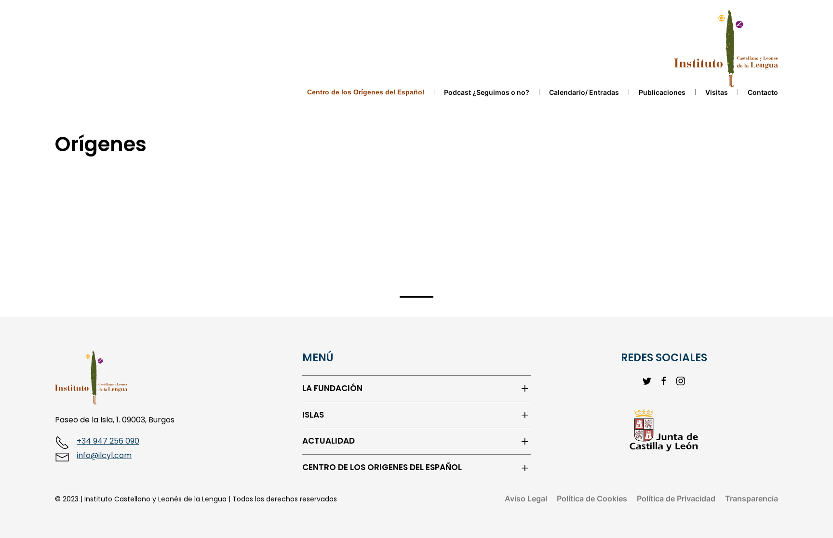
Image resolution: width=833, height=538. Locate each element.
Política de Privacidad (676, 498)
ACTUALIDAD (328, 440)
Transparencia (751, 498)
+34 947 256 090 (108, 440)
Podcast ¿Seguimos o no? (486, 92)
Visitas (716, 92)
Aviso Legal (526, 498)
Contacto (763, 92)
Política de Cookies (592, 498)
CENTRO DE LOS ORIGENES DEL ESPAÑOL (382, 467)
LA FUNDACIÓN (332, 388)
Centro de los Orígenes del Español (365, 92)
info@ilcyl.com (104, 455)
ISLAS (313, 414)
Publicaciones (662, 92)
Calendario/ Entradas (584, 92)
